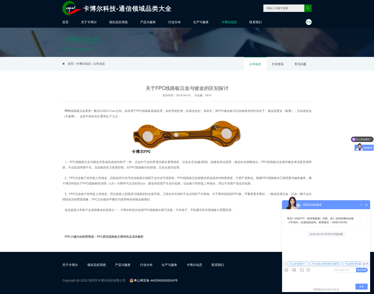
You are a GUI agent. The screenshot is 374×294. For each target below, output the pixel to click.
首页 (65, 22)
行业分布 (174, 22)
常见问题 (300, 64)
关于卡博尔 (89, 22)
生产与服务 (201, 22)
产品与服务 (148, 22)
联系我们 (255, 22)
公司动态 (255, 64)
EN (309, 22)
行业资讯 (278, 64)
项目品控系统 (118, 22)
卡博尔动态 (229, 22)
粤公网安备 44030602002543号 (156, 280)
